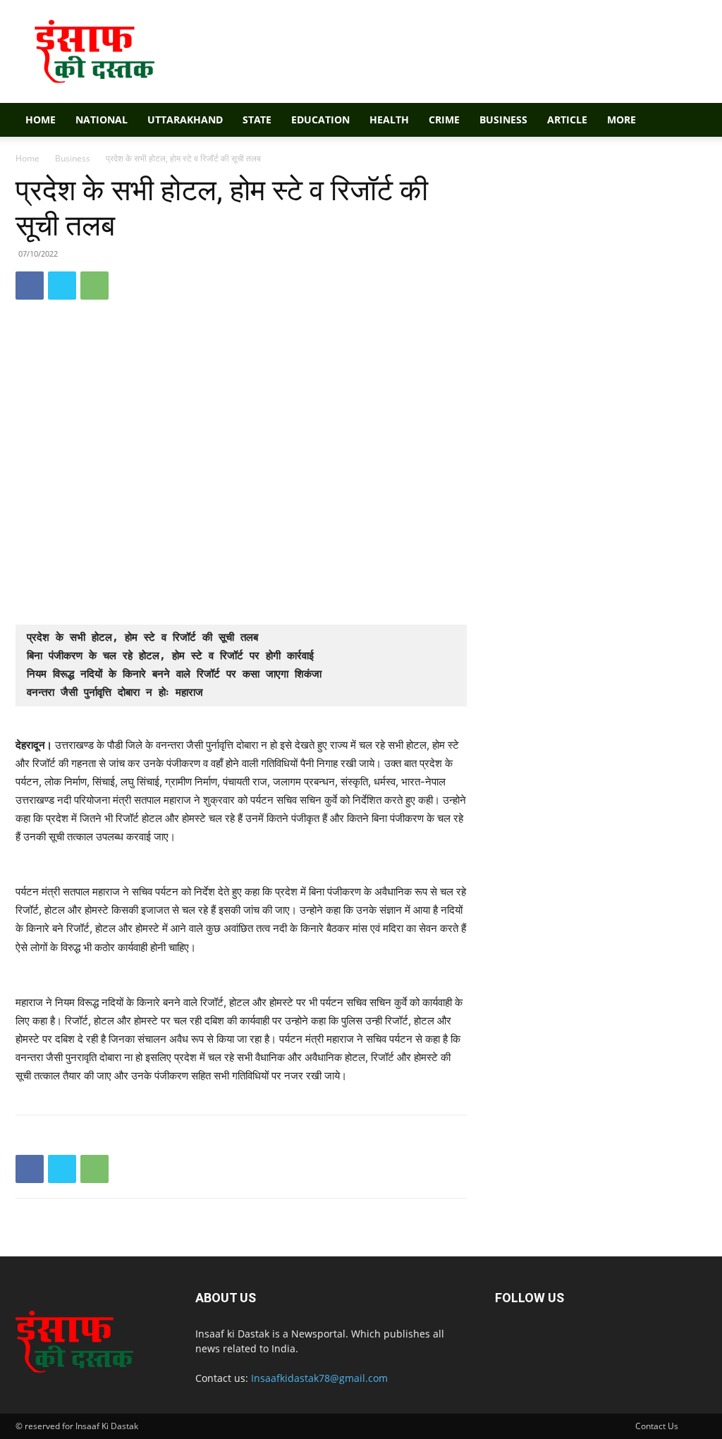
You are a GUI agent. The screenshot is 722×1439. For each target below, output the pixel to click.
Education (320, 119)
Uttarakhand (185, 119)
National (101, 119)
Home (40, 119)
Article (567, 119)
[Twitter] (62, 285)
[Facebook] (30, 285)
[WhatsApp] (94, 285)
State (257, 119)
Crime (444, 119)
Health (389, 119)
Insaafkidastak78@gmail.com (319, 1378)
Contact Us (656, 1426)
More (621, 119)
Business (503, 119)
